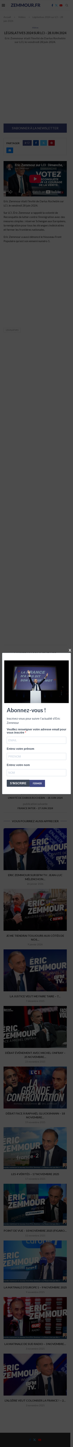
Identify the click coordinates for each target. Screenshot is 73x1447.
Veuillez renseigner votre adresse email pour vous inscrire (36, 731)
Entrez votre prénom (20, 748)
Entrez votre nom (18, 764)
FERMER (37, 783)
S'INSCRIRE (18, 783)
